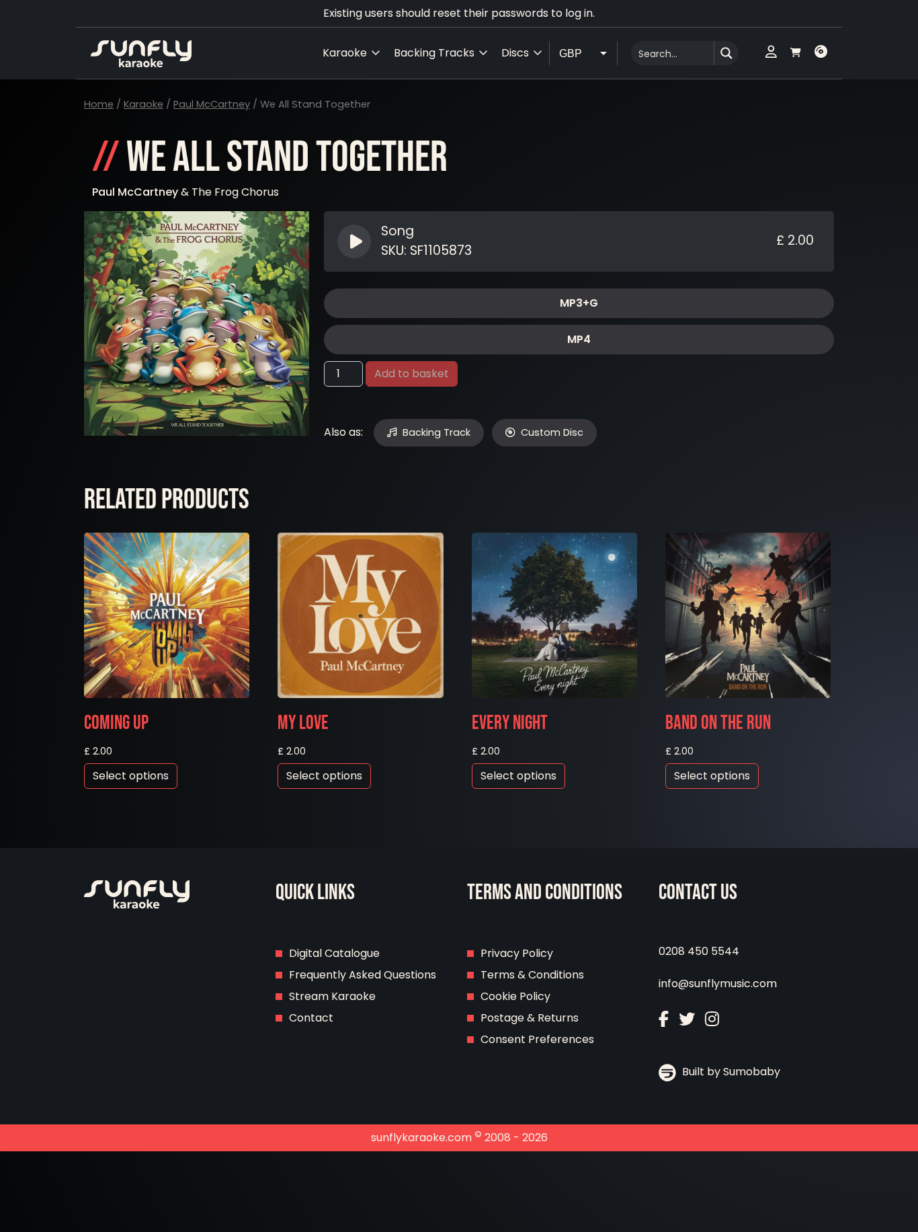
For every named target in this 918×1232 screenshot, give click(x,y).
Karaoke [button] (345, 53)
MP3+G (579, 303)
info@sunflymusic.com (718, 983)
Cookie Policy (515, 996)
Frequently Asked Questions (362, 975)
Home (99, 104)
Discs (515, 53)
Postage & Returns (530, 1018)
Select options (131, 775)
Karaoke (143, 104)
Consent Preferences (537, 1039)
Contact (311, 1018)
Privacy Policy (517, 953)
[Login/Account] (771, 53)
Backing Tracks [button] (434, 53)
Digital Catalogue (334, 953)
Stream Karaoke (332, 996)
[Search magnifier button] (726, 53)
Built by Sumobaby (729, 1071)
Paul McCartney (211, 104)
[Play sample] (356, 241)
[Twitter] (687, 1019)
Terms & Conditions (532, 975)
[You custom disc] (821, 53)
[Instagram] (712, 1019)
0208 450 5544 (699, 951)
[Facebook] (664, 1019)
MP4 (579, 339)
